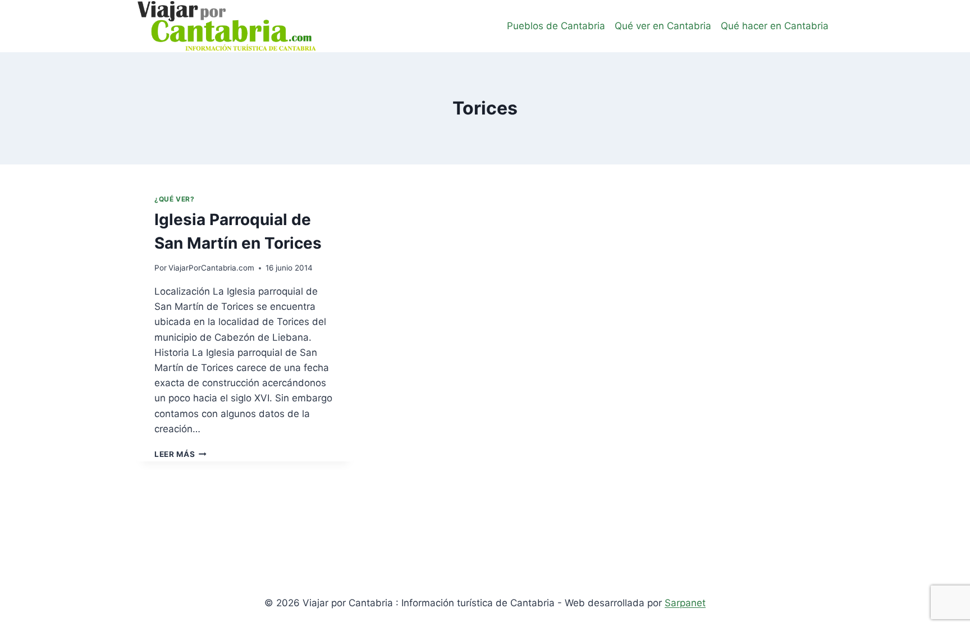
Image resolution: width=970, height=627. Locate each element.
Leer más (180, 454)
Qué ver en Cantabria (663, 25)
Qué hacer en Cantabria (775, 25)
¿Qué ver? (174, 199)
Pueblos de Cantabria (556, 25)
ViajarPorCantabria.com (211, 267)
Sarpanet (685, 602)
